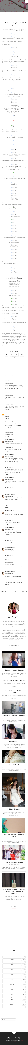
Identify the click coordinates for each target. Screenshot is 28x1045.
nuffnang (12, 1002)
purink (12, 1007)
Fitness (12, 964)
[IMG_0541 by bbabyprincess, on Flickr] (14, 149)
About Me (11, 1026)
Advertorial (12, 959)
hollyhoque (12, 997)
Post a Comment (8, 587)
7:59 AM (7, 507)
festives (12, 992)
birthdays (24, 29)
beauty (12, 982)
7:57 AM (7, 451)
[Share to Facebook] (14, 358)
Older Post (24, 591)
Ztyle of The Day (19, 30)
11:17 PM (7, 409)
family (6, 30)
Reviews (12, 972)
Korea (12, 969)
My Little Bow (20, 166)
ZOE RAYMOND (8, 439)
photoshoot (13, 30)
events (12, 987)
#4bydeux (12, 957)
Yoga (12, 979)
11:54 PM (7, 436)
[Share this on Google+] (11, 354)
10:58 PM (7, 401)
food (9, 30)
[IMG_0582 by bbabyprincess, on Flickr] (14, 222)
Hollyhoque (22, 108)
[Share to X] (6, 354)
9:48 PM (7, 392)
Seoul (12, 974)
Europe (12, 962)
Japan (12, 967)
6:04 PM (7, 429)
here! (23, 638)
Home (14, 591)
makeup (12, 999)
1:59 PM (7, 418)
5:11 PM (7, 568)
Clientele (17, 1026)
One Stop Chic (16, 106)
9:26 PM (7, 380)
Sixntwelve (19, 278)
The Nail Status (12, 977)
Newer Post (3, 591)
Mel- (6, 413)
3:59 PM (7, 584)
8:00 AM (7, 559)
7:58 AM (7, 474)
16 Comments (17, 29)
